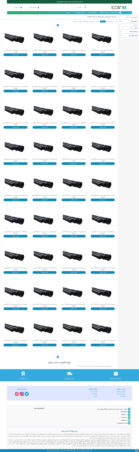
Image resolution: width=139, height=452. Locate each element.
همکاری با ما (122, 396)
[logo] (119, 7)
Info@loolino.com (122, 423)
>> (62, 25)
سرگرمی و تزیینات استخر (53, 444)
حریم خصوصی (94, 394)
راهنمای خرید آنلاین (121, 391)
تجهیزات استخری (92, 13)
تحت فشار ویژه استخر (65, 440)
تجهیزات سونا (20, 444)
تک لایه (82, 440)
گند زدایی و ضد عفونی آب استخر (70, 444)
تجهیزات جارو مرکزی (95, 442)
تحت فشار (132, 28)
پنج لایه (77, 440)
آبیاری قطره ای (60, 442)
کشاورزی (103, 442)
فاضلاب (108, 442)
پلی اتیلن (93, 440)
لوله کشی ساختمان (115, 442)
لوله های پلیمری (100, 440)
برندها (68, 13)
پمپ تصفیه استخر (107, 444)
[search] (69, 7)
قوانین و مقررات (94, 391)
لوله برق (45, 440)
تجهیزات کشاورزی (80, 13)
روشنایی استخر (82, 444)
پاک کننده (42, 442)
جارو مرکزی (50, 440)
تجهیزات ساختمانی (104, 13)
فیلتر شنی (99, 444)
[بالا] (136, 449)
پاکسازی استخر (90, 444)
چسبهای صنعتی (49, 442)
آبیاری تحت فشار (69, 442)
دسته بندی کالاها (115, 13)
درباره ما (95, 396)
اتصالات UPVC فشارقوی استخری (82, 442)
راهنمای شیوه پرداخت (121, 394)
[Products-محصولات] (115, 16)
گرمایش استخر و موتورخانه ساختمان (35, 444)
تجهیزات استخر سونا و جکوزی (19, 442)
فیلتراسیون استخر (119, 444)
